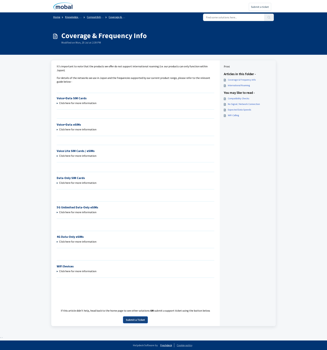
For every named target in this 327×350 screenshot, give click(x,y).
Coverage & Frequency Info (242, 79)
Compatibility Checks (238, 98)
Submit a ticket (260, 6)
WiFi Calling (233, 115)
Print (227, 66)
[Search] (269, 17)
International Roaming (239, 85)
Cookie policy (184, 345)
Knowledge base (74, 17)
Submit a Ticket (135, 319)
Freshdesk (166, 345)
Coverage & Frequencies (122, 17)
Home (56, 17)
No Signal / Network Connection (244, 104)
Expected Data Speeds (239, 109)
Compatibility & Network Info (104, 17)
